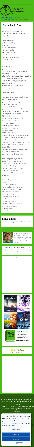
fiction (19, 239)
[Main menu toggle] (32, 10)
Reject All (16, 434)
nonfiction (25, 239)
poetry (15, 241)
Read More (11, 426)
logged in (14, 222)
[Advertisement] (17, 2)
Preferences (16, 430)
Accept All (16, 439)
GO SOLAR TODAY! (16, 353)
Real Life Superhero (25, 237)
